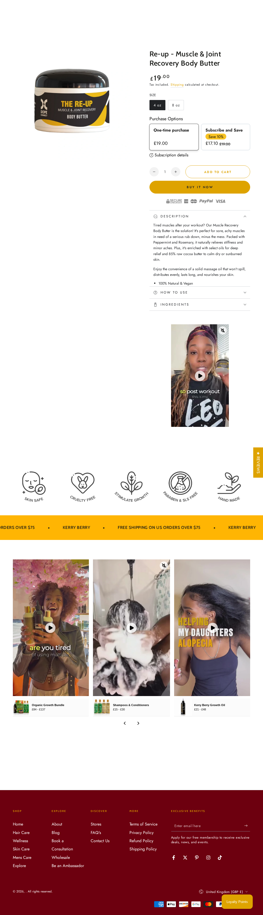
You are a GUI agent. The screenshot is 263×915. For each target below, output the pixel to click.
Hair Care (21, 833)
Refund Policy (141, 841)
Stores (96, 824)
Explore (19, 866)
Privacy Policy (141, 833)
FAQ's (96, 833)
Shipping (177, 84)
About (57, 824)
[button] (94, 867)
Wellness (20, 841)
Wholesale (61, 857)
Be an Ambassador (68, 866)
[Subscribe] (247, 825)
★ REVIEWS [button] (258, 462)
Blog (56, 833)
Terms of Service (143, 824)
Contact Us (100, 841)
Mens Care (22, 857)
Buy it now (200, 187)
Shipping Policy (143, 849)
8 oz (178, 106)
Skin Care (21, 849)
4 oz (159, 106)
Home (18, 824)
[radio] (174, 137)
